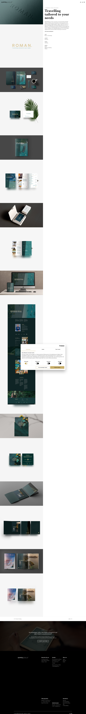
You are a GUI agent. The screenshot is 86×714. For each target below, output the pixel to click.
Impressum (64, 700)
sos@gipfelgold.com (57, 706)
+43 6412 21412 (56, 661)
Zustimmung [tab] (28, 349)
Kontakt (64, 661)
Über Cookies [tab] (58, 349)
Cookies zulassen (57, 367)
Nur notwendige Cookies (43, 367)
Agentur (64, 659)
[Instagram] (82, 2)
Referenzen (64, 660)
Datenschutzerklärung (66, 701)
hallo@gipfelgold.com (56, 666)
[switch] (37, 363)
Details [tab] (43, 349)
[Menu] (84, 2)
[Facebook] (80, 2)
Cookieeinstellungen (65, 705)
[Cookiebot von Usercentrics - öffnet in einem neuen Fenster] (60, 346)
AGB (63, 704)
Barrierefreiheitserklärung (66, 702)
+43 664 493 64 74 (58, 704)
